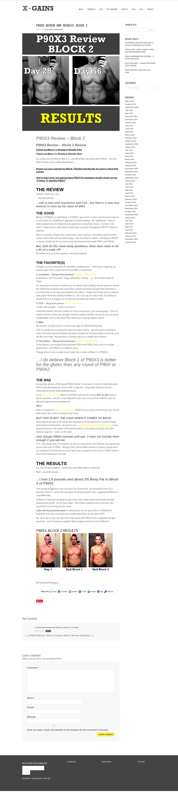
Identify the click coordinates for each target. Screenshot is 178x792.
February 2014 (131, 199)
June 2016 (129, 129)
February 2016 (131, 138)
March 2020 (129, 101)
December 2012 (131, 239)
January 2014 (130, 202)
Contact (150, 9)
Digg (101, 591)
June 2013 (129, 224)
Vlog (141, 9)
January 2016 (130, 141)
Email (30, 707)
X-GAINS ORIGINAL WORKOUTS (93, 425)
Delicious (110, 591)
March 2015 (129, 159)
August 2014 (130, 181)
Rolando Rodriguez (54, 29)
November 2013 (131, 208)
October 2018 (130, 104)
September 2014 (131, 178)
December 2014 (131, 169)
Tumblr (83, 591)
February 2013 (131, 233)
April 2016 (129, 132)
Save (40, 601)
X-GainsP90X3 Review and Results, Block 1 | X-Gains (56, 627)
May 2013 (129, 227)
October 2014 (130, 175)
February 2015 (131, 163)
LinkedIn (74, 591)
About (81, 9)
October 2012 (130, 242)
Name (31, 698)
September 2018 (131, 107)
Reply (48, 631)
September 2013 (131, 215)
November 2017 (131, 120)
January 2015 (130, 166)
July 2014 (129, 184)
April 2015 (129, 156)
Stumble (93, 591)
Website (31, 717)
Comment (26, 149)
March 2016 (129, 135)
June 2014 (129, 187)
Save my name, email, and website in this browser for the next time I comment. (68, 730)
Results (125, 9)
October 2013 (130, 212)
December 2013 (131, 205)
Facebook (64, 591)
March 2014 (129, 196)
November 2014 (131, 172)
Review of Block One (85, 274)
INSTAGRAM (36, 778)
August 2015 (130, 147)
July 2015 (129, 150)
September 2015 (131, 144)
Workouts (91, 9)
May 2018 (129, 113)
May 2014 (129, 190)
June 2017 (129, 126)
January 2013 (130, 236)
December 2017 (131, 117)
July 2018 (129, 110)
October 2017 (130, 123)
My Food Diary (112, 9)
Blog (133, 9)
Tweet (54, 591)
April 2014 (129, 193)
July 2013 (129, 221)
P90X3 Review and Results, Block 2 (61, 25)
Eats (101, 9)
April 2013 (129, 230)
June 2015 (129, 153)
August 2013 (130, 218)
